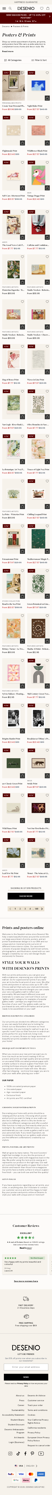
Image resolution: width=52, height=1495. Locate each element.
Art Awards (19, 1437)
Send (26, 1377)
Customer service (36, 1400)
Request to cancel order (39, 1445)
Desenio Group (33, 1487)
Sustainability (18, 1410)
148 (36, 908)
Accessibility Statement (13, 1415)
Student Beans (17, 1420)
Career (21, 1405)
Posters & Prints (20, 26)
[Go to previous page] (10, 908)
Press (21, 1400)
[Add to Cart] (47, 98)
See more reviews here (26, 1281)
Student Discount (16, 1424)
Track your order (35, 1405)
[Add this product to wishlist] (22, 72)
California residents (37, 1428)
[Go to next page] (41, 908)
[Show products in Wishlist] (42, 8)
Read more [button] (8, 51)
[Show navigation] (4, 8)
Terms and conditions (38, 1410)
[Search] (10, 8)
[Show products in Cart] (48, 8)
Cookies (31, 1415)
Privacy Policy (22, 1383)
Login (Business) (16, 1442)
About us (20, 1395)
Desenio (6, 26)
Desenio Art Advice (36, 1395)
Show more (26, 896)
